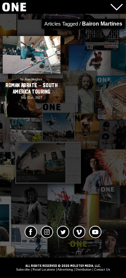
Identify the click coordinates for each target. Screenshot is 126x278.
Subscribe (23, 269)
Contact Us (102, 269)
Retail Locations (44, 269)
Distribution (83, 269)
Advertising (65, 269)
